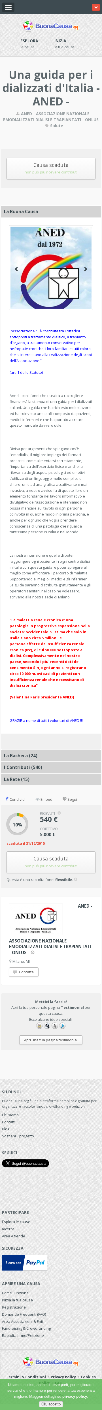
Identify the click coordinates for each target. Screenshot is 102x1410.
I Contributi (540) (23, 767)
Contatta (26, 971)
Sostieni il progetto (18, 1136)
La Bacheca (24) (20, 755)
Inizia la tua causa (17, 1300)
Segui (72, 799)
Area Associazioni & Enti (22, 1321)
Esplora (29, 40)
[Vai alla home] (51, 25)
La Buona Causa (21, 211)
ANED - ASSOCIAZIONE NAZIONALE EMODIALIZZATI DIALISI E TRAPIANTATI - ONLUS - (51, 119)
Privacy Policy (63, 1376)
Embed (46, 799)
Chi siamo (10, 1114)
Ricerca (8, 1228)
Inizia (60, 40)
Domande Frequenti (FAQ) (24, 1314)
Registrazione (14, 1307)
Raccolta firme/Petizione (23, 1335)
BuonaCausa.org (15, 1101)
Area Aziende (13, 1236)
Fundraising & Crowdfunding (26, 1328)
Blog (5, 1128)
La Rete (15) (16, 779)
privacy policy (74, 1396)
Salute (56, 125)
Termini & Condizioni (26, 1376)
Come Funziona (15, 1292)
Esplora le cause (16, 1221)
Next (85, 269)
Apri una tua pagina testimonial (51, 1039)
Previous (16, 269)
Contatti (8, 1122)
